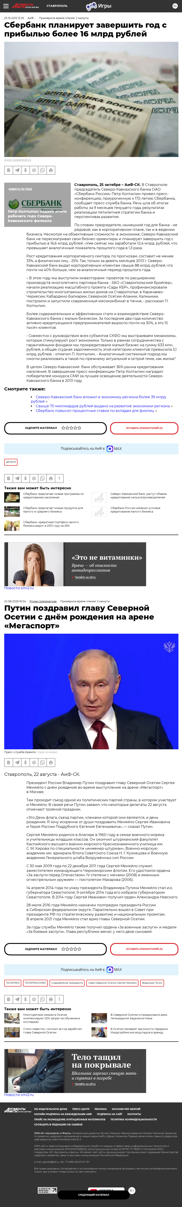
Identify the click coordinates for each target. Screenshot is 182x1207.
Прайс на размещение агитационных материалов (69, 1119)
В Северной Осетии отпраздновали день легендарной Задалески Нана (139, 1016)
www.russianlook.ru (17, 159)
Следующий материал (93, 1195)
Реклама (101, 1109)
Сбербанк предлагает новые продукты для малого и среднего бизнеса (53, 509)
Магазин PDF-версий (126, 1109)
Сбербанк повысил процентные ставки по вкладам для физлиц (95, 411)
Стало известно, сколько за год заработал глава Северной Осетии (52, 1030)
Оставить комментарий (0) (144, 428)
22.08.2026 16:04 (15, 601)
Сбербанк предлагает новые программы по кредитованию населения (53, 495)
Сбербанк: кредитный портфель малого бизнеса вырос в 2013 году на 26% (51, 523)
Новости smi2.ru (19, 588)
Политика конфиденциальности (134, 1119)
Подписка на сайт (109, 1114)
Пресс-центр (80, 1109)
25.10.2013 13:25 (14, 18)
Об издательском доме (50, 1109)
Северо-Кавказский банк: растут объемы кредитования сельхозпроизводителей (139, 495)
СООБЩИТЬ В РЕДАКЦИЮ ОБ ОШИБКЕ (58, 1124)
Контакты (134, 1114)
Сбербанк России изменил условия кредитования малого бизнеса (135, 509)
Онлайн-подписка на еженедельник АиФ (63, 1114)
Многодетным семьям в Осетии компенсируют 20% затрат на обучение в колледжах (51, 1018)
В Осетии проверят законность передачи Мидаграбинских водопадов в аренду (139, 1030)
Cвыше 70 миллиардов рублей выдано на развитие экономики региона (103, 406)
